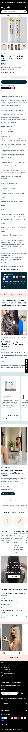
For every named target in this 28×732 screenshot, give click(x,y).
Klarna (15, 85)
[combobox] (14, 11)
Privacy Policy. (7, 700)
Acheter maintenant (14, 82)
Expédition (8, 64)
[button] (26, 366)
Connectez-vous (5, 69)
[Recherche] (25, 11)
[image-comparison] (14, 322)
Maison (2, 15)
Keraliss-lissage (8, 729)
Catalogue (8, 15)
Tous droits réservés (17, 729)
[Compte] (23, 7)
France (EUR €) (6, 714)
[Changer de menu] (2, 7)
